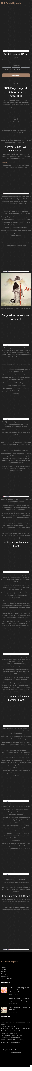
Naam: (16, 57)
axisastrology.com (16, 1052)
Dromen (3, 969)
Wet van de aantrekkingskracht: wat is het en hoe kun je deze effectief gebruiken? (19, 990)
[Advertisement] (16, 39)
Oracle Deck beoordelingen (8, 978)
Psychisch (4, 967)
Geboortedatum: (16, 65)
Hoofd (13, 12)
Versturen (16, 75)
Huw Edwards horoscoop (8, 1026)
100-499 (3, 971)
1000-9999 (15, 83)
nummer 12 (4, 162)
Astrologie (4, 974)
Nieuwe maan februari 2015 (9, 1033)
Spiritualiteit (4, 976)
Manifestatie (15, 994)
